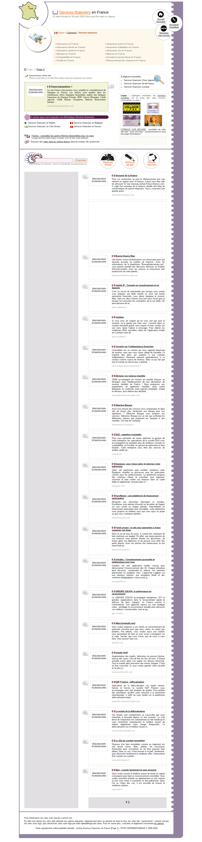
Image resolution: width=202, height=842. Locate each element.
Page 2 (40, 69)
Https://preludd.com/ (125, 623)
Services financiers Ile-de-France (139, 83)
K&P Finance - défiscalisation (129, 682)
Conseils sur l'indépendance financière (134, 346)
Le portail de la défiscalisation (130, 711)
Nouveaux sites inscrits (164, 34)
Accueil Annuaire (160, 20)
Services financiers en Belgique (88, 123)
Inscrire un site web (130, 163)
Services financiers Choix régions (139, 80)
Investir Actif (121, 652)
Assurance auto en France (120, 44)
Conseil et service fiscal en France (124, 57)
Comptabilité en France (68, 57)
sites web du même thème (57, 141)
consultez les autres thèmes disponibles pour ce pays (63, 135)
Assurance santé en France (71, 50)
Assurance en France (68, 44)
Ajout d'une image (35, 89)
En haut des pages (36, 92)
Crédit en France (65, 60)
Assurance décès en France (71, 47)
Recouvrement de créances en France (126, 60)
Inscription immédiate (174, 26)
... (55, 12)
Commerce (72, 33)
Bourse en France (116, 54)
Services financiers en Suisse (87, 126)
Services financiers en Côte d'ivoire (44, 126)
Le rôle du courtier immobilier (130, 740)
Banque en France (66, 54)
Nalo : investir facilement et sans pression (135, 770)
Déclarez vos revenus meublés (130, 376)
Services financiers (75, 12)
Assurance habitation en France (123, 47)
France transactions (60, 86)
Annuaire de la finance (126, 175)
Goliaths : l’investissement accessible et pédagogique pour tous (133, 560)
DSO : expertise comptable (128, 434)
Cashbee (119, 317)
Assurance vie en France (119, 50)
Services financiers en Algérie (41, 123)
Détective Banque (123, 405)
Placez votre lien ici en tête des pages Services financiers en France (60, 78)
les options (159, 823)
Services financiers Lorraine (136, 87)
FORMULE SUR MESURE (133, 129)
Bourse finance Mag (125, 256)
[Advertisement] (51, 194)
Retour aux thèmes (108, 163)
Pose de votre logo (151, 163)
